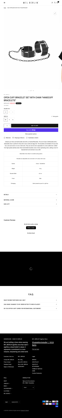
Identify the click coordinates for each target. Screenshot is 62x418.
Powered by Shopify (25, 410)
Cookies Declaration (37, 373)
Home (5, 7)
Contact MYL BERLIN (9, 359)
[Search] (55, 2)
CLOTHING (6, 391)
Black (5, 112)
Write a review (30, 228)
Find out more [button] (35, 349)
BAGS (5, 386)
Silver (13, 112)
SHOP (5, 381)
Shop (5, 377)
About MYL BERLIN (22, 362)
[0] (57, 2)
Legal (33, 356)
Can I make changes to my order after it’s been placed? (22, 304)
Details (6, 194)
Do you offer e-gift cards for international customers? (22, 308)
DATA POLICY (35, 362)
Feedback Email (7, 364)
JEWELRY (6, 383)
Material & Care (9, 200)
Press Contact (7, 362)
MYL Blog (20, 359)
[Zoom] (55, 13)
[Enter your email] (33, 387)
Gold (9, 112)
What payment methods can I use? (14, 300)
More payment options (31, 134)
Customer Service (9, 356)
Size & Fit (7, 204)
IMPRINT (34, 359)
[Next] (33, 90)
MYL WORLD (21, 356)
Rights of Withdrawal (9, 367)
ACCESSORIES (7, 388)
